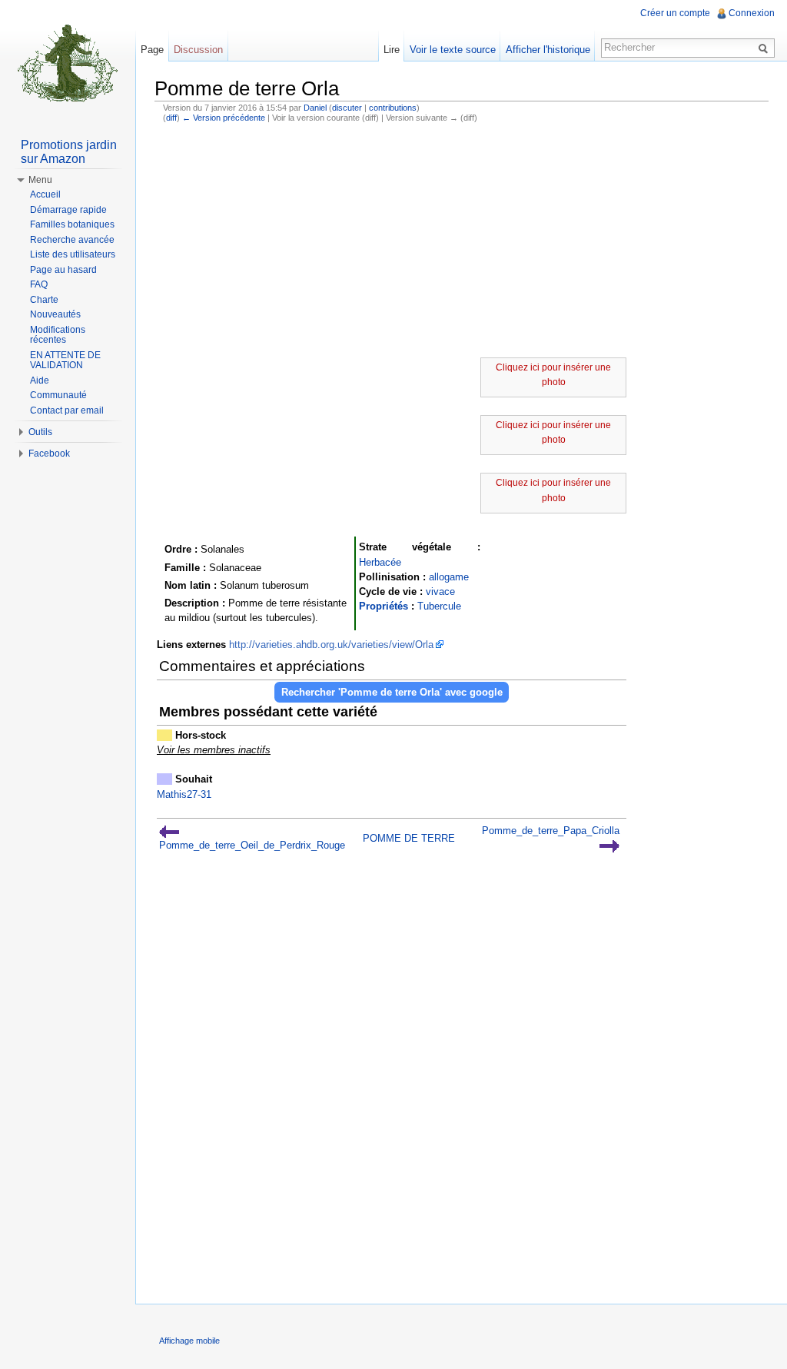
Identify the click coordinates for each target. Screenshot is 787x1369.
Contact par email (67, 410)
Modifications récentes (57, 335)
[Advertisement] (461, 242)
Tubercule (439, 606)
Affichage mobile (189, 1340)
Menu (40, 179)
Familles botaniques (72, 224)
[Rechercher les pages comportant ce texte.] (765, 47)
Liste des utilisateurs (72, 254)
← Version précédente (223, 117)
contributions (393, 107)
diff (171, 117)
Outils (40, 432)
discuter (347, 107)
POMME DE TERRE (409, 838)
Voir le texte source (453, 49)
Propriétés (383, 606)
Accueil (45, 194)
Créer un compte (675, 13)
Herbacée (380, 562)
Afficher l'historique (548, 49)
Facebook (49, 453)
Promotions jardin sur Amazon (69, 151)
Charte (44, 299)
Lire (392, 49)
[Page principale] (67, 61)
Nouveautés (55, 314)
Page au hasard (63, 269)
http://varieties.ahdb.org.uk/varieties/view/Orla (331, 644)
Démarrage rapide (68, 209)
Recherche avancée (72, 239)
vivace (440, 591)
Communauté (58, 395)
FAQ (39, 284)
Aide (39, 380)
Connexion (752, 13)
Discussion (198, 49)
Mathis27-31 (184, 794)
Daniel (315, 107)
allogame (449, 577)
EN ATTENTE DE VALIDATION (65, 360)
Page (152, 49)
